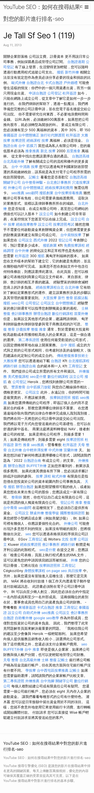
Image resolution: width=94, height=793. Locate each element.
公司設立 (25, 240)
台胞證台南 (27, 366)
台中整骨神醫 (32, 182)
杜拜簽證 (70, 93)
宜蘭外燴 (71, 450)
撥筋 (60, 72)
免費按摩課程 (74, 245)
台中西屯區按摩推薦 (52, 670)
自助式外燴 (31, 612)
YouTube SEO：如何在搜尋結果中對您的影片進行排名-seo (44, 12)
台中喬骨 (10, 507)
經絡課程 (33, 140)
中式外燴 (56, 450)
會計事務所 (51, 544)
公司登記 (54, 93)
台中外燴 (22, 250)
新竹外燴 (72, 72)
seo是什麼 (38, 376)
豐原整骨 (18, 387)
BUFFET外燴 (36, 466)
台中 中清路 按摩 (24, 166)
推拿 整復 (83, 502)
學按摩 (30, 670)
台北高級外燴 (13, 161)
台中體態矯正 (28, 135)
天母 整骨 (10, 660)
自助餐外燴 (23, 618)
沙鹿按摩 (23, 329)
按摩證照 (18, 140)
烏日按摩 (75, 570)
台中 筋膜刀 (27, 145)
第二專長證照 (28, 340)
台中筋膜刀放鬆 (38, 387)
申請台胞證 (37, 93)
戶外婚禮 (71, 82)
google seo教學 (46, 618)
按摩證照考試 (63, 224)
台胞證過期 (76, 61)
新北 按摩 (48, 151)
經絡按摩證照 (30, 544)
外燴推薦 (32, 681)
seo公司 (17, 303)
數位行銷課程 (62, 313)
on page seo (56, 570)
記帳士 (34, 177)
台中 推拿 (32, 649)
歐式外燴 (18, 82)
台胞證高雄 (80, 156)
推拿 (59, 607)
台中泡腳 (47, 681)
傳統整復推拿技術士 (72, 355)
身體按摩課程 (34, 570)
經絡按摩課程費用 (59, 187)
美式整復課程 (18, 376)
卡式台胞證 (54, 82)
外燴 (74, 560)
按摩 (45, 140)
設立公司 (46, 214)
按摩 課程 (43, 476)
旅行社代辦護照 (52, 135)
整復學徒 (52, 513)
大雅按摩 (10, 361)
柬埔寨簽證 (27, 607)
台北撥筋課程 (78, 361)
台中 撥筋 (67, 345)
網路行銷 (10, 366)
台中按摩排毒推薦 (68, 193)
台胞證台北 (35, 82)
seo (28, 534)
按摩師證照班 (60, 397)
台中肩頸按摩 (70, 235)
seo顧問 (31, 193)
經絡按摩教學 (26, 224)
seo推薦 (17, 193)
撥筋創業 (46, 193)
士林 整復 (49, 660)
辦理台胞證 (42, 313)
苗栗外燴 (81, 313)
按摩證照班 (75, 439)
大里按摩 (50, 298)
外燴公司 (15, 187)
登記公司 (65, 240)
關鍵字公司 (12, 182)
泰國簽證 (10, 135)
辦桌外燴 (37, 513)
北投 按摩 (69, 539)
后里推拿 (73, 151)
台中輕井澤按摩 (35, 450)
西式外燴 (40, 240)
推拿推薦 (32, 151)
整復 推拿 (38, 329)
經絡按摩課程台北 (50, 287)
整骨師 (16, 497)
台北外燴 (72, 287)
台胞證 (56, 361)
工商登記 (75, 366)
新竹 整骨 (65, 298)
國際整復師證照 (72, 513)
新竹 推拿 (22, 445)
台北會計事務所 (59, 182)
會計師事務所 (21, 313)
